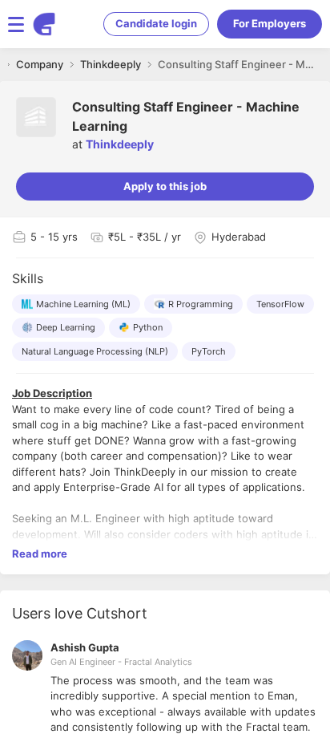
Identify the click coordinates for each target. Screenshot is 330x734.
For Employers (269, 23)
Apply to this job (165, 186)
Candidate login (156, 23)
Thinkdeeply (120, 144)
